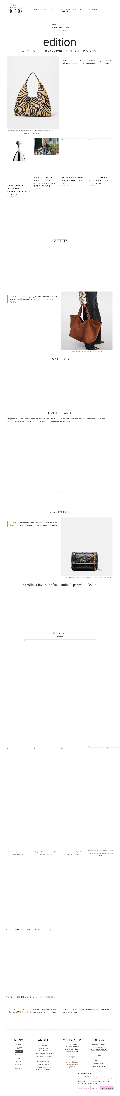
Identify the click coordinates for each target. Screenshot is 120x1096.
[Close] (114, 1072)
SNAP (47, 1064)
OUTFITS (55, 9)
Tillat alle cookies (107, 1088)
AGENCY (65, 11)
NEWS (83, 9)
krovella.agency (64, 27)
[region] (95, 1081)
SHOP (75, 9)
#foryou (69, 63)
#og (30, 525)
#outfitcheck (77, 63)
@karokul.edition (72, 1062)
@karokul (67, 61)
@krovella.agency (72, 1064)
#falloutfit (26, 299)
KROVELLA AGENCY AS (60, 24)
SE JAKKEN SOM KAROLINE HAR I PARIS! (73, 180)
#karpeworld (93, 1009)
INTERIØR (66, 9)
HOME (36, 9)
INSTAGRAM (47, 1067)
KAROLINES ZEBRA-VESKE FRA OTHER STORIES (60, 51)
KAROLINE (93, 9)
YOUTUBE (47, 1070)
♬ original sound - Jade (46, 1012)
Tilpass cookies (84, 1088)
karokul (55, 27)
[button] (7, 216)
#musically (24, 525)
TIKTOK (47, 1062)
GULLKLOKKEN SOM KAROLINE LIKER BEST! (99, 180)
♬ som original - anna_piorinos (96, 63)
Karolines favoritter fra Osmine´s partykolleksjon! (60, 585)
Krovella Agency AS (99, 1047)
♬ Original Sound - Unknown (45, 525)
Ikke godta (95, 1088)
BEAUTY (45, 9)
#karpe (85, 1009)
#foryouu (16, 525)
